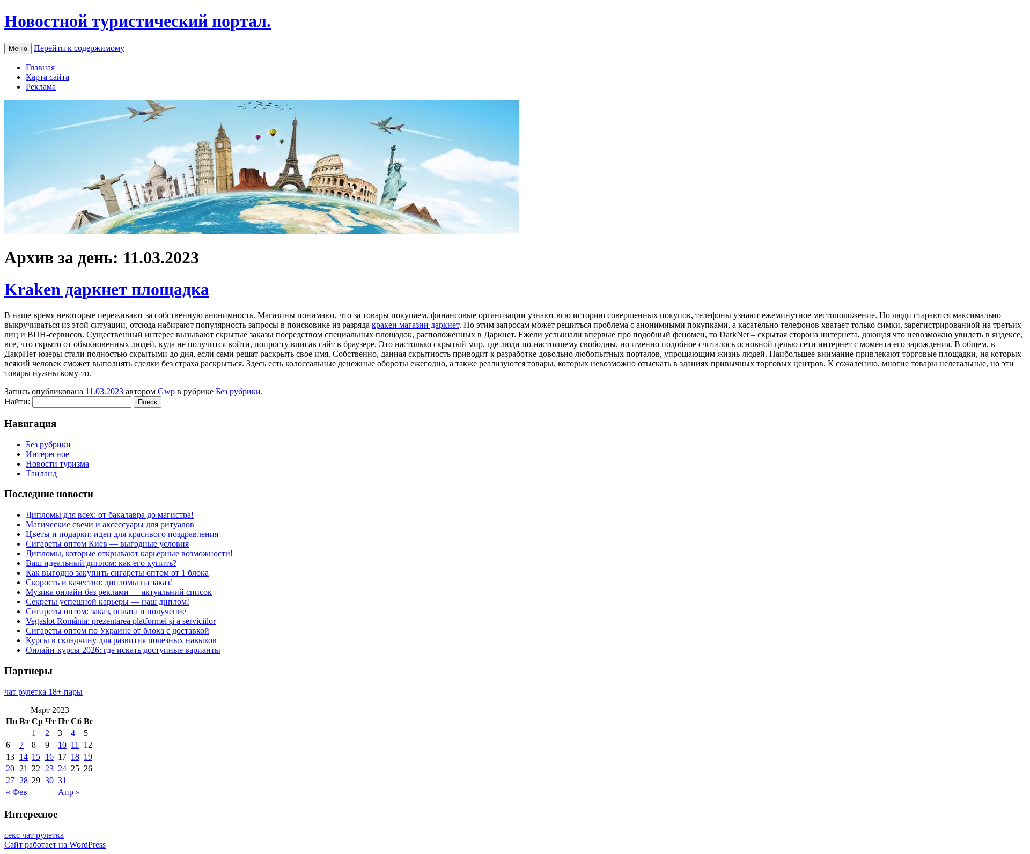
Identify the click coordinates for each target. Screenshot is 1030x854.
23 (49, 768)
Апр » (69, 792)
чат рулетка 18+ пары (43, 691)
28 (23, 780)
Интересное (47, 454)
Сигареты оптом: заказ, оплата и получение (106, 611)
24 (62, 768)
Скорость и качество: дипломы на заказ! (99, 582)
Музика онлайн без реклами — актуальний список (119, 592)
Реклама (41, 86)
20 (10, 768)
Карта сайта (47, 77)
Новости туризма (57, 463)
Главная (40, 67)
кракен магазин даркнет (415, 324)
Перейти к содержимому (79, 48)
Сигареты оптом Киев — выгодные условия (107, 543)
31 (62, 780)
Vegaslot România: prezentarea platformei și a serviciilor (121, 620)
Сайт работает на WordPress (55, 844)
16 (49, 756)
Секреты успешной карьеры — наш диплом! (107, 601)
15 (36, 756)
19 (88, 756)
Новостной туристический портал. (137, 21)
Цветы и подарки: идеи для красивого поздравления (122, 534)
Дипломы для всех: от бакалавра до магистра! (110, 514)
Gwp (166, 391)
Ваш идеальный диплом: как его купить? (101, 563)
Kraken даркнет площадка (106, 289)
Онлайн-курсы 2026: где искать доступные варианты (123, 649)
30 (49, 780)
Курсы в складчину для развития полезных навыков (121, 640)
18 (75, 756)
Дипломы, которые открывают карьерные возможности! (129, 553)
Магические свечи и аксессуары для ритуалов (110, 524)
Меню (18, 49)
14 (23, 756)
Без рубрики (238, 391)
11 (75, 744)
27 (10, 780)
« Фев (16, 792)
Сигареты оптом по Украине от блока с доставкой (117, 630)
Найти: (17, 401)
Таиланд (41, 473)
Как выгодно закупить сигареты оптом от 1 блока (117, 572)
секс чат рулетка (34, 835)
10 (62, 744)
